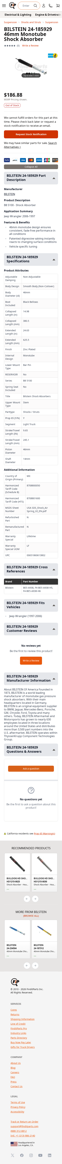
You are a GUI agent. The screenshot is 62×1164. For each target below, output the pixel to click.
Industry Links (18, 1033)
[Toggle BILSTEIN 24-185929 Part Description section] (53, 178)
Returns (15, 1014)
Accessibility (17, 1111)
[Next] (35, 899)
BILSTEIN (9, 194)
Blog (13, 1067)
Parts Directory (19, 1037)
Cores (14, 1009)
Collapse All (31, 166)
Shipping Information (23, 1019)
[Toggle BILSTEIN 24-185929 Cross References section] (53, 569)
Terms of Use (18, 1102)
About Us (16, 1063)
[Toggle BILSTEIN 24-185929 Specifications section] (53, 259)
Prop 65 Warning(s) (44, 833)
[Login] (43, 6)
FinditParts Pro (19, 1028)
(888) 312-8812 (19, 1131)
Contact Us (16, 1086)
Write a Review (30, 45)
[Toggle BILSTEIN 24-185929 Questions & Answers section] (53, 750)
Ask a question (31, 768)
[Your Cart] (58, 6)
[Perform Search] (35, 6)
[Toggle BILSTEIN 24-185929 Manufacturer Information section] (53, 679)
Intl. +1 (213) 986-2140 (23, 1135)
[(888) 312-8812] (50, 6)
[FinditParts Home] (13, 5)
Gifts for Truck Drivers (23, 1047)
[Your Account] (43, 6)
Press (14, 1081)
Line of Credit (18, 1023)
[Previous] (27, 899)
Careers (15, 1072)
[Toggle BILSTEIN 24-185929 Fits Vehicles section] (53, 605)
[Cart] (58, 6)
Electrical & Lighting (18, 14)
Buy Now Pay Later (21, 1042)
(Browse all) (31, 915)
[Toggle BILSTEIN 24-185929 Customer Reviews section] (53, 629)
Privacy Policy (18, 1107)
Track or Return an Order (24, 1121)
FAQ (13, 1077)
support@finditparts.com (24, 1126)
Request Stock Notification (31, 134)
